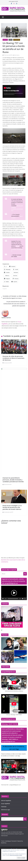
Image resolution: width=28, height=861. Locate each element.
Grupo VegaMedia (5, 803)
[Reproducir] (3, 598)
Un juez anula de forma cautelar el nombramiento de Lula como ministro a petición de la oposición (14, 304)
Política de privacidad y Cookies (16, 855)
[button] (14, 593)
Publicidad (3, 806)
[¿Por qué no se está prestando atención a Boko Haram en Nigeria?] (7, 656)
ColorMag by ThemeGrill (11, 841)
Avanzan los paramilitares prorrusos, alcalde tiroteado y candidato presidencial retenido (13, 480)
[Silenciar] (22, 598)
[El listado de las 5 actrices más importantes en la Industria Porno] (20, 643)
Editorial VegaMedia (6, 800)
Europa (10, 39)
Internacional (16, 39)
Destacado (5, 39)
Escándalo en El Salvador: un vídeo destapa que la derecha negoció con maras (14, 297)
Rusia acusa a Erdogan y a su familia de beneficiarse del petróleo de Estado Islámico (12, 507)
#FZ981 (17, 246)
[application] (14, 593)
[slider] (13, 598)
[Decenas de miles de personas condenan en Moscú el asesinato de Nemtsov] (14, 340)
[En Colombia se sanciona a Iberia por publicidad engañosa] (20, 656)
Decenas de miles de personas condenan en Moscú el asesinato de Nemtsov (13, 358)
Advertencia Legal (5, 809)
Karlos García (16, 55)
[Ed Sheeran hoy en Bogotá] (7, 643)
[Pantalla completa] (25, 598)
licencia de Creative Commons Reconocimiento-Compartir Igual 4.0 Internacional (12, 833)
